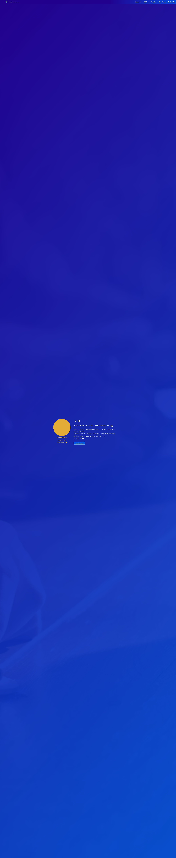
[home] (12, 2)
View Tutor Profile (79, 443)
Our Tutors (162, 2)
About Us (138, 2)
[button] (150, 2)
